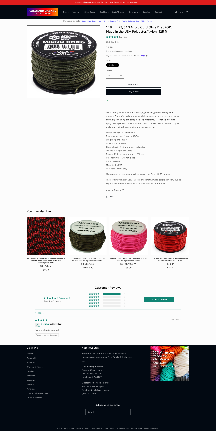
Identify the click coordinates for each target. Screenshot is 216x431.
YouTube (30, 384)
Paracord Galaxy (69, 428)
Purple (124, 21)
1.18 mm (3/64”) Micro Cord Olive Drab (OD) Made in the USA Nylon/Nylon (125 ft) (87, 260)
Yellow (149, 21)
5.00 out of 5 (63, 298)
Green (106, 21)
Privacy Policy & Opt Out (37, 393)
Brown (94, 21)
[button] (66, 12)
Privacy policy (109, 428)
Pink (118, 21)
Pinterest (30, 389)
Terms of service (123, 428)
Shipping (109, 51)
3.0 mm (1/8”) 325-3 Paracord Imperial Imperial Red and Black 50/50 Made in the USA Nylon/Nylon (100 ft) (46, 261)
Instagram (31, 380)
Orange (113, 21)
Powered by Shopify (82, 428)
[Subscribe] (127, 412)
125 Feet (112, 65)
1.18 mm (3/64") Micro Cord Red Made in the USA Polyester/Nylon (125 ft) (170, 260)
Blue (89, 21)
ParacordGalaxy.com (92, 353)
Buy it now (133, 92)
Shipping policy (136, 428)
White (143, 21)
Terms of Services (34, 397)
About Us (31, 362)
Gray (100, 21)
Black (84, 21)
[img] (41, 320)
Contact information (151, 428)
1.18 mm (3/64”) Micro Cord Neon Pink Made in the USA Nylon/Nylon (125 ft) (128, 260)
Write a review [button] (159, 299)
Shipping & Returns (35, 367)
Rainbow (131, 21)
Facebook (31, 375)
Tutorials (30, 371)
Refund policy (97, 428)
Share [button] (111, 196)
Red (137, 21)
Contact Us (31, 358)
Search (30, 353)
